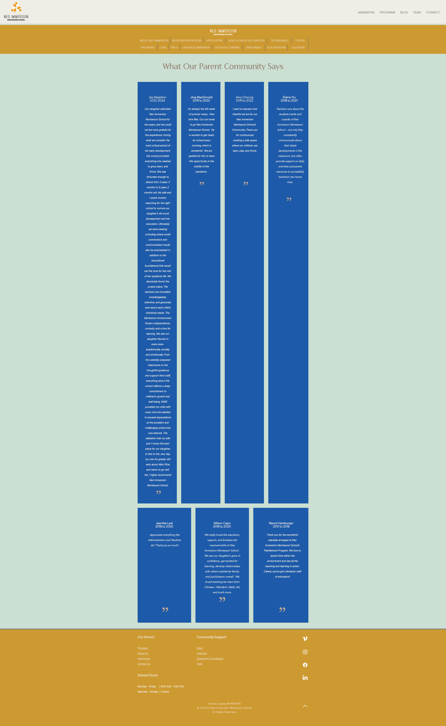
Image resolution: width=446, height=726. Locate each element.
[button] (366, 12)
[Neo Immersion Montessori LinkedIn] (305, 665)
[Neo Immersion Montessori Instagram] (305, 652)
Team (200, 663)
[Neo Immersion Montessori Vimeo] (305, 639)
